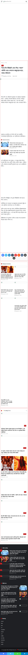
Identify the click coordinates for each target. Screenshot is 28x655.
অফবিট (2, 644)
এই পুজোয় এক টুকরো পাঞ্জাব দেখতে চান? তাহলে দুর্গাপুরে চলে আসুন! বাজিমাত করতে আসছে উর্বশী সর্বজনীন (17, 152)
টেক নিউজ (2, 638)
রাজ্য (2, 625)
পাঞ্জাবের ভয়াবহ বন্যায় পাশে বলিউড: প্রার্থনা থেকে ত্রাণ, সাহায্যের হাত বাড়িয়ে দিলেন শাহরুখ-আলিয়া (20, 275)
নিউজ (6, 62)
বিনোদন (2, 642)
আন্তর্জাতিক (3, 629)
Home (3, 62)
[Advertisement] (14, 17)
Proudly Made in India (22, 649)
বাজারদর (2, 631)
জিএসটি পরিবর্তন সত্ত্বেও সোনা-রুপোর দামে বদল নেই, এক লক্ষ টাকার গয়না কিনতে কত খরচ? (7, 291)
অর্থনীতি (2, 636)
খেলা (1, 633)
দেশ (1, 627)
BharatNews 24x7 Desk (7, 76)
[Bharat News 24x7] (7, 1)
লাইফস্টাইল (3, 640)
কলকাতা (2, 621)
